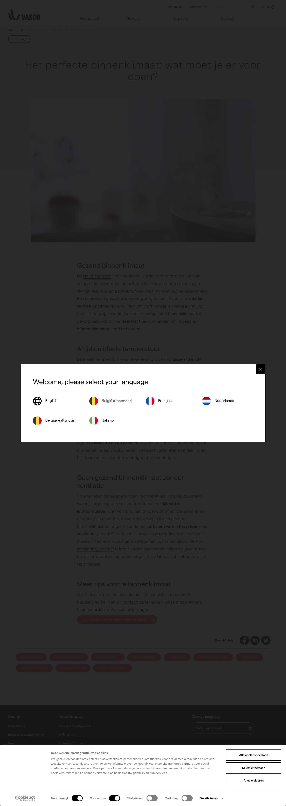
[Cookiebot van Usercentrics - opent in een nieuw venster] (25, 798)
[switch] (114, 798)
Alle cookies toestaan (253, 755)
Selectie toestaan (253, 767)
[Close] (260, 369)
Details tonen (209, 798)
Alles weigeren (254, 780)
